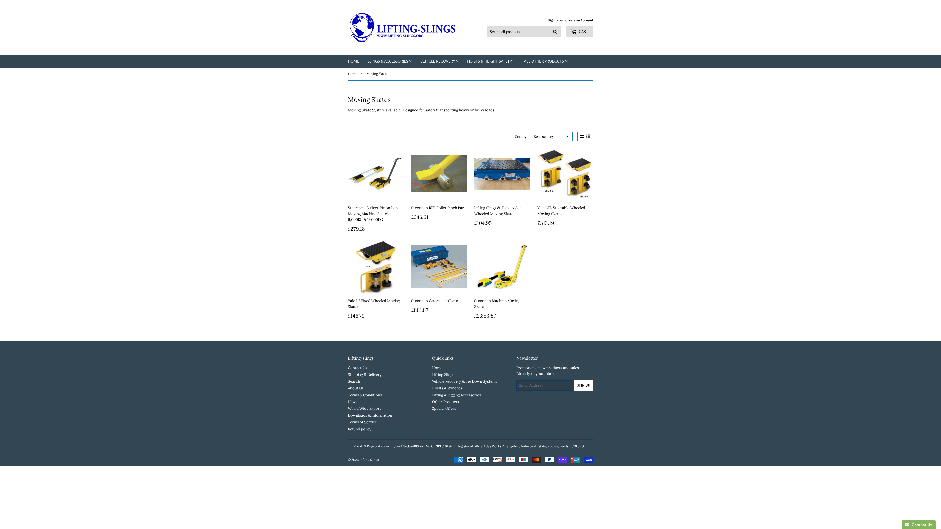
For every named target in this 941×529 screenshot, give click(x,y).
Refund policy (359, 429)
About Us (356, 388)
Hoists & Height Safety (490, 61)
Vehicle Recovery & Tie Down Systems (464, 381)
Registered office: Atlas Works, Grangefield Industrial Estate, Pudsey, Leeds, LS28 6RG (520, 446)
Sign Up (583, 385)
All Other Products (544, 61)
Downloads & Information (370, 415)
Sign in (553, 20)
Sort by (520, 136)
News (352, 401)
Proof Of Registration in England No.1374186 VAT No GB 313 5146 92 (403, 446)
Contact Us (357, 367)
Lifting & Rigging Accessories (456, 395)
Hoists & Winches (447, 388)
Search (354, 381)
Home (353, 61)
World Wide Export (364, 408)
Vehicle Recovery (438, 61)
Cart (583, 31)
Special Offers (444, 408)
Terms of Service (362, 422)
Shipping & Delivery (365, 374)
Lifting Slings (443, 374)
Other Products (445, 401)
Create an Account (579, 20)
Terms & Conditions (365, 395)
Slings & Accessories (388, 61)
